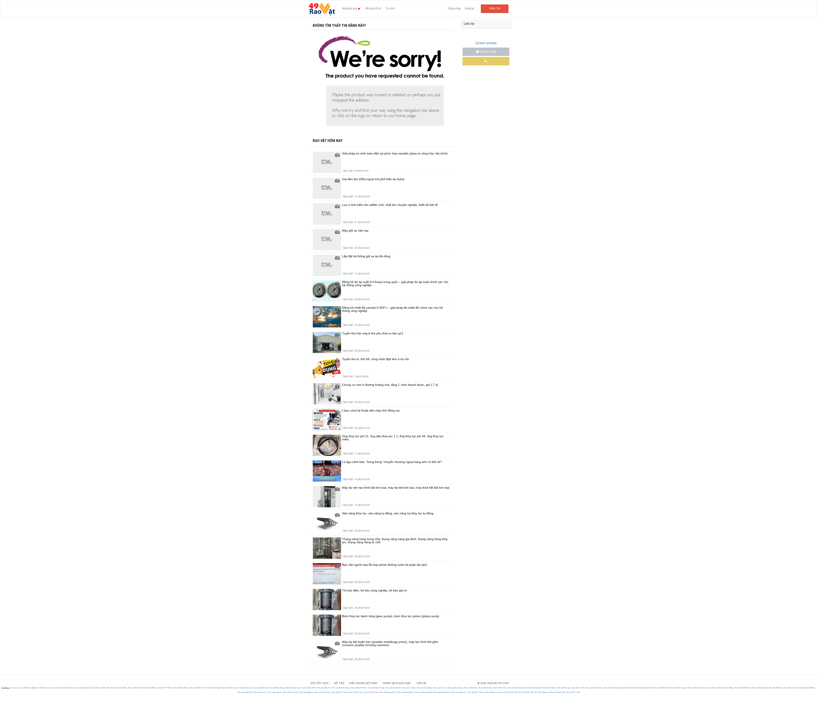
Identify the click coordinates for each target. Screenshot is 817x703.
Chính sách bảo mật (397, 683)
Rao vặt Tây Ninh (506, 692)
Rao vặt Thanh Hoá (557, 692)
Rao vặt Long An (275, 692)
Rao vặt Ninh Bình (322, 692)
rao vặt (13, 688)
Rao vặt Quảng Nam (405, 692)
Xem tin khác (488, 43)
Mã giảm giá (349, 8)
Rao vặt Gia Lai (440, 688)
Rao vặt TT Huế (573, 692)
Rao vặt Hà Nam (470, 688)
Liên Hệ (421, 683)
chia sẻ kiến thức (103, 688)
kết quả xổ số (89, 688)
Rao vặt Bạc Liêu (293, 688)
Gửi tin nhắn (488, 51)
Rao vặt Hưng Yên (644, 688)
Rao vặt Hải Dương (516, 688)
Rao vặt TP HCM (164, 688)
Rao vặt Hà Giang (455, 688)
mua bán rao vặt (76, 688)
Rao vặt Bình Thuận (376, 688)
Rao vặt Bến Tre (324, 688)
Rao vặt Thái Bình (522, 692)
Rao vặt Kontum (694, 688)
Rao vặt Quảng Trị (459, 692)
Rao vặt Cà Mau (409, 688)
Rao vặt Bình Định (393, 688)
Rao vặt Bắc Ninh (308, 688)
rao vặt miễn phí (24, 688)
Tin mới (390, 8)
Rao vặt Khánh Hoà (661, 688)
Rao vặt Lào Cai (260, 692)
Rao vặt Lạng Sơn (245, 692)
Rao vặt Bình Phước (358, 688)
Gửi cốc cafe (320, 683)
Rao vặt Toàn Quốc (118, 688)
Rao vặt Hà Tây (485, 688)
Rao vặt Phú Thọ (356, 692)
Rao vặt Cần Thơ (197, 688)
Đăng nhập (454, 8)
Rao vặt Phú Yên (371, 692)
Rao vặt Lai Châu (709, 688)
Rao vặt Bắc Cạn (260, 688)
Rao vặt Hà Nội (134, 688)
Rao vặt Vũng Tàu (245, 688)
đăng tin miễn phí (39, 688)
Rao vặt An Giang (212, 688)
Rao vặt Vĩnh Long (229, 688)
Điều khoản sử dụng (363, 683)
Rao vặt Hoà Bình (628, 688)
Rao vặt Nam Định (291, 692)
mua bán (50, 688)
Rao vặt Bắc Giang (277, 688)
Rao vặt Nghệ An (306, 692)
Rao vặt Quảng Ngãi (423, 692)
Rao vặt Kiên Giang (678, 688)
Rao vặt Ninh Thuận (339, 692)
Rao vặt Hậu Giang (611, 688)
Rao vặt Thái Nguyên (539, 692)
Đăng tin (494, 8)
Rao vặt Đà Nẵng (149, 688)
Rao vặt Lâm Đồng (725, 688)
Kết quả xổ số (373, 8)
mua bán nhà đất (62, 688)
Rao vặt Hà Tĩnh (500, 688)
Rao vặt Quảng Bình (387, 692)
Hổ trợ (339, 683)
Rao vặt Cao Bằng (424, 688)
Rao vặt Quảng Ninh (441, 692)
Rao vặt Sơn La (491, 692)
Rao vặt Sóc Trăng (475, 692)
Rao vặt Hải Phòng (181, 688)
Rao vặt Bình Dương (340, 688)
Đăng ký (469, 8)
